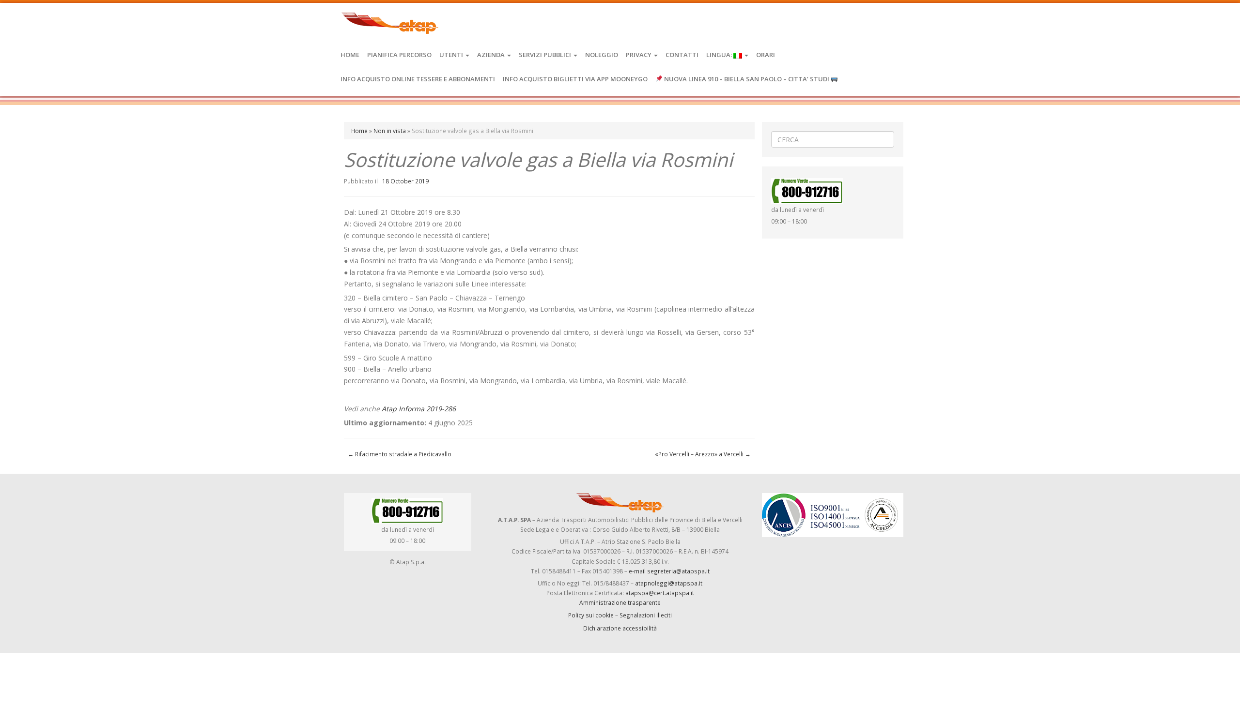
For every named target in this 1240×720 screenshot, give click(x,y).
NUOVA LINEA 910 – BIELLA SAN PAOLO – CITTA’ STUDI (747, 79)
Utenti (452, 54)
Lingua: (719, 54)
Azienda (491, 54)
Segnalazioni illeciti (646, 615)
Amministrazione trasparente (620, 602)
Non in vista (389, 131)
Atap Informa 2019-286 (419, 408)
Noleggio (601, 54)
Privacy (639, 54)
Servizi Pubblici (546, 54)
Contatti (682, 54)
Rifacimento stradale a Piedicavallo (399, 454)
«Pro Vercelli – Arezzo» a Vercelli (703, 454)
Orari (765, 54)
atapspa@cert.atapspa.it (659, 593)
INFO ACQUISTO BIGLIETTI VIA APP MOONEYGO (575, 79)
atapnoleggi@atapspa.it (668, 583)
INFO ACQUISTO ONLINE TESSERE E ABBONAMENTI (418, 79)
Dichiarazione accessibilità (620, 628)
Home (350, 54)
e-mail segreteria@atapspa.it (669, 571)
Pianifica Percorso (399, 54)
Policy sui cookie (591, 615)
